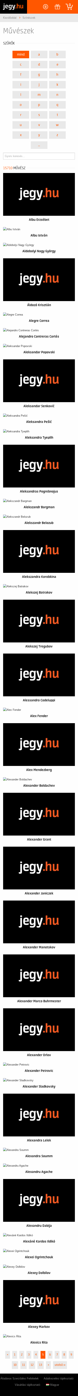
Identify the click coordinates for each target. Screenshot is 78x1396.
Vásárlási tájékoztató (27, 1384)
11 (23, 1365)
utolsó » (60, 1365)
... (39, 145)
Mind (21, 54)
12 (32, 1365)
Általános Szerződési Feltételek (19, 1378)
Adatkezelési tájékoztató (58, 1378)
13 (40, 1365)
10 (15, 1365)
